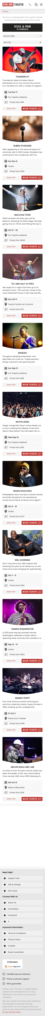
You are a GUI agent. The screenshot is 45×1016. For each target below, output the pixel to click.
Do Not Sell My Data (11, 1012)
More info (11, 108)
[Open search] (36, 4)
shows (5, 11)
